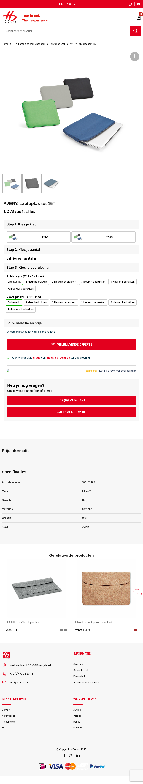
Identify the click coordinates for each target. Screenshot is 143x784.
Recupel (77, 727)
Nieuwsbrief (8, 715)
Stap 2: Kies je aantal (23, 250)
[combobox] (66, 31)
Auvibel (77, 709)
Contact (6, 709)
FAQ (4, 727)
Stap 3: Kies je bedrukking (28, 267)
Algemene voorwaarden (86, 682)
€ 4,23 (82, 630)
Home (5, 44)
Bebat (76, 721)
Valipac (77, 715)
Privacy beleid (80, 676)
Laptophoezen (58, 44)
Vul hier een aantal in (21, 258)
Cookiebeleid (80, 670)
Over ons (78, 664)
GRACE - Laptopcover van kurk (93, 622)
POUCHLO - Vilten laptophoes (23, 622)
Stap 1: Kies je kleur (22, 224)
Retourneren (8, 721)
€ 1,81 (13, 630)
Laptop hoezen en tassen (32, 44)
